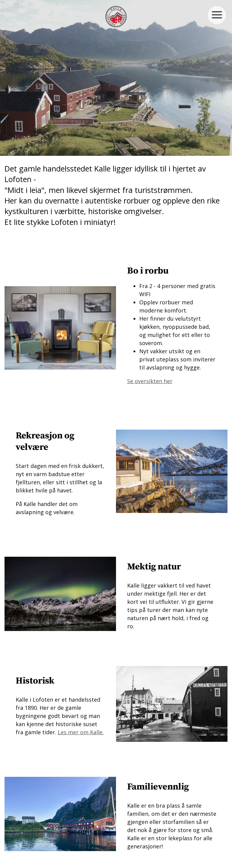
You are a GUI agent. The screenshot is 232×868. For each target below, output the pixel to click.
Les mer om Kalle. (81, 732)
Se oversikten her (149, 381)
